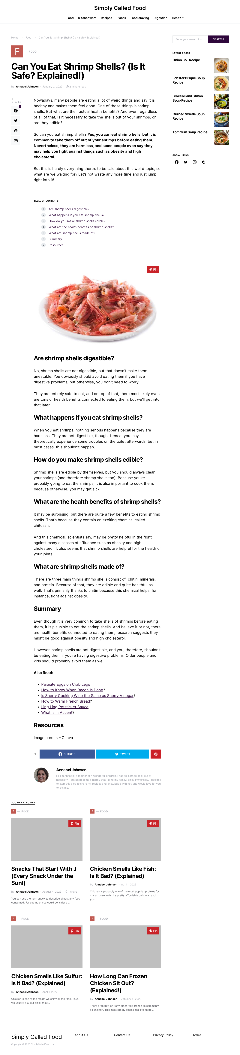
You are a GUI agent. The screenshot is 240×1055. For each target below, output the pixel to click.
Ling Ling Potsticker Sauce (64, 707)
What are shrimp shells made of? (72, 233)
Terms (197, 1035)
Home (14, 37)
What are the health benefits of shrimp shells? (81, 227)
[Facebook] (176, 162)
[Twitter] (186, 162)
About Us (81, 1035)
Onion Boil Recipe (186, 60)
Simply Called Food (120, 8)
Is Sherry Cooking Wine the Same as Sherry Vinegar (87, 695)
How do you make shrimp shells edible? (77, 221)
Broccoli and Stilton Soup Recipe (187, 98)
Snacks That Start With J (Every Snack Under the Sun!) (43, 875)
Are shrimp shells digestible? (69, 209)
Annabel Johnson (27, 86)
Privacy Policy (163, 1035)
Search (218, 39)
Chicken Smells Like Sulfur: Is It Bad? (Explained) (46, 980)
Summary (55, 239)
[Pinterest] (204, 162)
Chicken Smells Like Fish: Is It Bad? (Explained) (123, 872)
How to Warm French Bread (65, 701)
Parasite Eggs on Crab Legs (65, 684)
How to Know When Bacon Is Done (72, 690)
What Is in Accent (56, 712)
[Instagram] (194, 162)
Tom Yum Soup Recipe (189, 132)
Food (29, 37)
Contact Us (122, 1035)
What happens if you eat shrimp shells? (76, 215)
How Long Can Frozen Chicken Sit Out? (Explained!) (118, 983)
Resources (56, 245)
